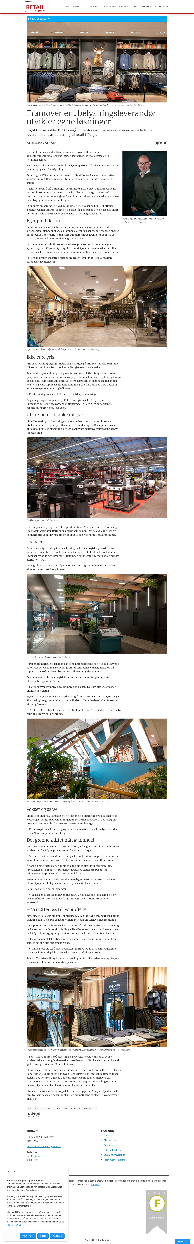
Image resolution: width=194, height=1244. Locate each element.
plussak (45, 1108)
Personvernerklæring (115, 1159)
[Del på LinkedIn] (161, 143)
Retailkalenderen (93, 6)
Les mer (95, 1184)
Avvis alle (57, 1236)
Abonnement (110, 6)
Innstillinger (182, 1241)
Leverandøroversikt (73, 6)
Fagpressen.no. (14, 1225)
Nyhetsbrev (147, 6)
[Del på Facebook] (157, 143)
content (33, 1108)
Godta (43, 1236)
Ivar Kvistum (33, 1156)
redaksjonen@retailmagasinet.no (44, 1146)
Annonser (123, 6)
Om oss (135, 6)
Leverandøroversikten (115, 1154)
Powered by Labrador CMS (97, 1240)
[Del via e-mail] (165, 143)
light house (60, 1108)
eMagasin (160, 6)
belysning (89, 1108)
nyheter (75, 1108)
